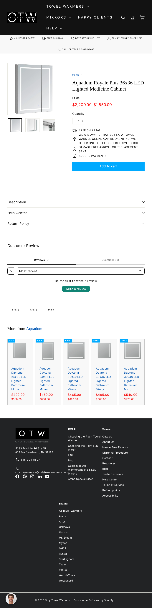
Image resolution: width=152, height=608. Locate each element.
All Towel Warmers (70, 510)
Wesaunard (66, 580)
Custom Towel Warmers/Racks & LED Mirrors (82, 469)
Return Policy (18, 224)
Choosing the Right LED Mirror (83, 447)
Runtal (63, 553)
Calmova (64, 526)
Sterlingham (66, 559)
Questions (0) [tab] (110, 259)
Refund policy (111, 490)
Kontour (64, 532)
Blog (71, 460)
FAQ (70, 455)
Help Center (17, 213)
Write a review (76, 289)
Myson (63, 542)
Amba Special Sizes (80, 478)
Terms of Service (113, 484)
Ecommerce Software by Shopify (93, 600)
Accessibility (110, 495)
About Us (108, 441)
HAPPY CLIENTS (95, 17)
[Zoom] (34, 89)
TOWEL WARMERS (66, 6)
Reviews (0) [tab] (41, 259)
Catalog (107, 436)
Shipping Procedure (115, 452)
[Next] (57, 125)
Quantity (78, 114)
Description (16, 202)
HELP (52, 28)
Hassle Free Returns (115, 447)
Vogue (63, 569)
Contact (107, 458)
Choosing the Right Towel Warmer (84, 438)
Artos (62, 521)
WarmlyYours (67, 575)
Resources (108, 463)
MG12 (62, 548)
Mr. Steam (65, 537)
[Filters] (11, 271)
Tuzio (62, 564)
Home (75, 74)
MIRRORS (57, 17)
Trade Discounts (112, 474)
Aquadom (34, 328)
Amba (62, 516)
